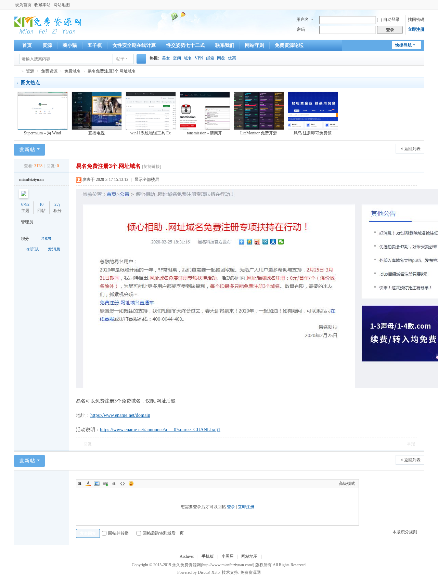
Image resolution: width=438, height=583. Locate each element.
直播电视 (96, 133)
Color (88, 483)
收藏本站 (42, 4)
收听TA (32, 249)
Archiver (187, 556)
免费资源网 (250, 572)
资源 (47, 45)
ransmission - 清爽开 (204, 133)
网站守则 (254, 45)
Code (122, 483)
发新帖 (27, 149)
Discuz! (204, 572)
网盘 (221, 58)
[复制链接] (151, 166)
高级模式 (347, 483)
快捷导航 (403, 45)
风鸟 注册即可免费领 (313, 133)
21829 (46, 238)
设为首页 (23, 4)
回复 (87, 443)
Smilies (131, 483)
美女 (166, 58)
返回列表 (412, 148)
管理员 (27, 222)
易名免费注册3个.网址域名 (112, 71)
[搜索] (141, 59)
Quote (114, 483)
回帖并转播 (118, 533)
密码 (301, 29)
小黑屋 (227, 556)
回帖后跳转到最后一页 (163, 533)
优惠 (232, 58)
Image (96, 483)
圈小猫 (70, 45)
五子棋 (95, 45)
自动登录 (391, 19)
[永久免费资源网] (48, 24)
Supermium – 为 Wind (42, 133)
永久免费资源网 (16, 71)
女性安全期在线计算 (134, 45)
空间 (177, 58)
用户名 (302, 19)
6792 (25, 204)
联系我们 (224, 45)
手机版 (208, 556)
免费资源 (49, 71)
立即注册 (416, 29)
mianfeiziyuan (31, 179)
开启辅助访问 (414, 5)
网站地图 (61, 4)
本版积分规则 (404, 532)
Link (105, 483)
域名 (188, 58)
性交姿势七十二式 (185, 45)
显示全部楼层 (146, 179)
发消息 (54, 249)
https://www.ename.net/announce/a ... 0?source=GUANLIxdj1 (160, 429)
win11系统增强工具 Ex (150, 133)
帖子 (120, 58)
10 (41, 204)
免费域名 (72, 71)
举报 (411, 443)
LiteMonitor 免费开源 (258, 133)
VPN (199, 58)
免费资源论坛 (289, 45)
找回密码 (416, 19)
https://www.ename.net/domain (120, 415)
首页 (27, 45)
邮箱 (210, 58)
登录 (231, 506)
